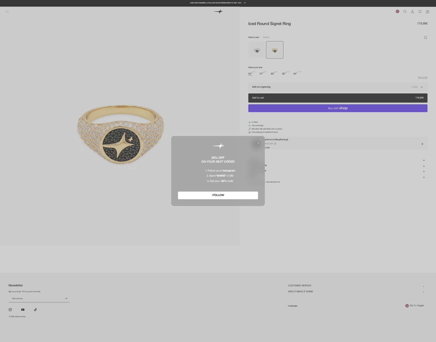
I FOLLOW (218, 195)
